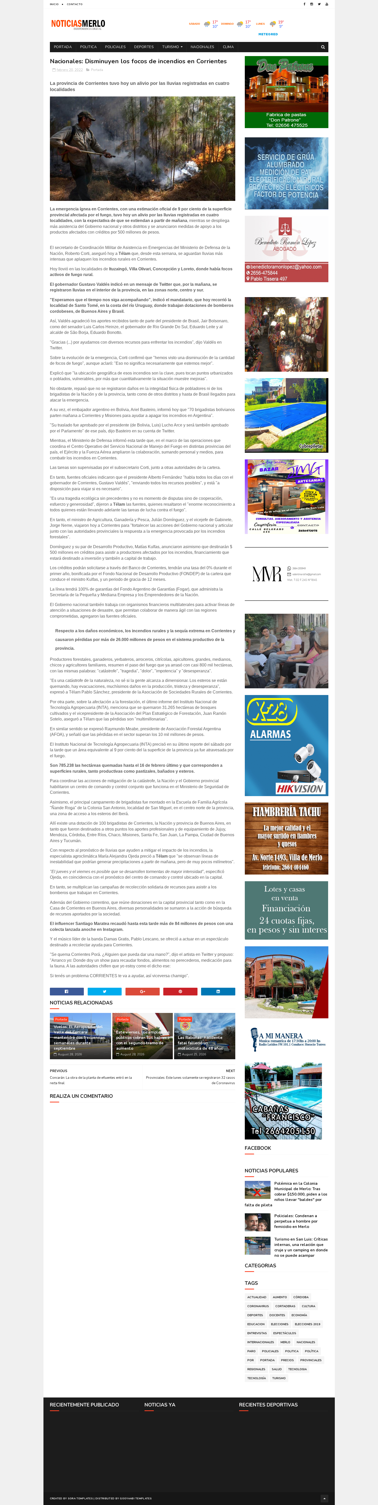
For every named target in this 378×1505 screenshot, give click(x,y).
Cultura (308, 1306)
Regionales (256, 1369)
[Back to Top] (324, 1498)
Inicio (54, 4)
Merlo (285, 1342)
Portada (63, 46)
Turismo (170, 46)
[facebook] (304, 4)
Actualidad (256, 1297)
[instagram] (312, 4)
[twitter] (319, 4)
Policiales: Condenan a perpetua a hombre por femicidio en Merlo (296, 1221)
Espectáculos (284, 1333)
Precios (287, 1360)
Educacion (256, 1324)
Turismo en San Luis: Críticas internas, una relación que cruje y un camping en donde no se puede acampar (301, 1247)
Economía (299, 1315)
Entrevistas (257, 1333)
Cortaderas (285, 1306)
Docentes (277, 1315)
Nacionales (202, 46)
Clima (228, 46)
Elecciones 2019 (307, 1324)
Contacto (75, 4)
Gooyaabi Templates (135, 1498)
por (250, 1360)
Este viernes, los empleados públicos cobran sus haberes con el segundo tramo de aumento (143, 1040)
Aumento (280, 1297)
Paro (251, 1351)
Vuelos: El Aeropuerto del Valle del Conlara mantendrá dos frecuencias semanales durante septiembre (79, 1037)
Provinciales (311, 1360)
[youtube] (327, 4)
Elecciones (280, 1324)
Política (311, 1351)
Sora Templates (80, 1498)
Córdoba (301, 1297)
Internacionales (260, 1342)
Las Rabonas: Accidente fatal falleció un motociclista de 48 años (200, 1043)
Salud (277, 1369)
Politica (88, 46)
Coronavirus (258, 1306)
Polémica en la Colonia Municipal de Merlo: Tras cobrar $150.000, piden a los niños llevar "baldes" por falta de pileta (286, 1194)
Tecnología (256, 1378)
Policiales (115, 46)
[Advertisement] (94, 1451)
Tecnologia (297, 1369)
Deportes (144, 46)
